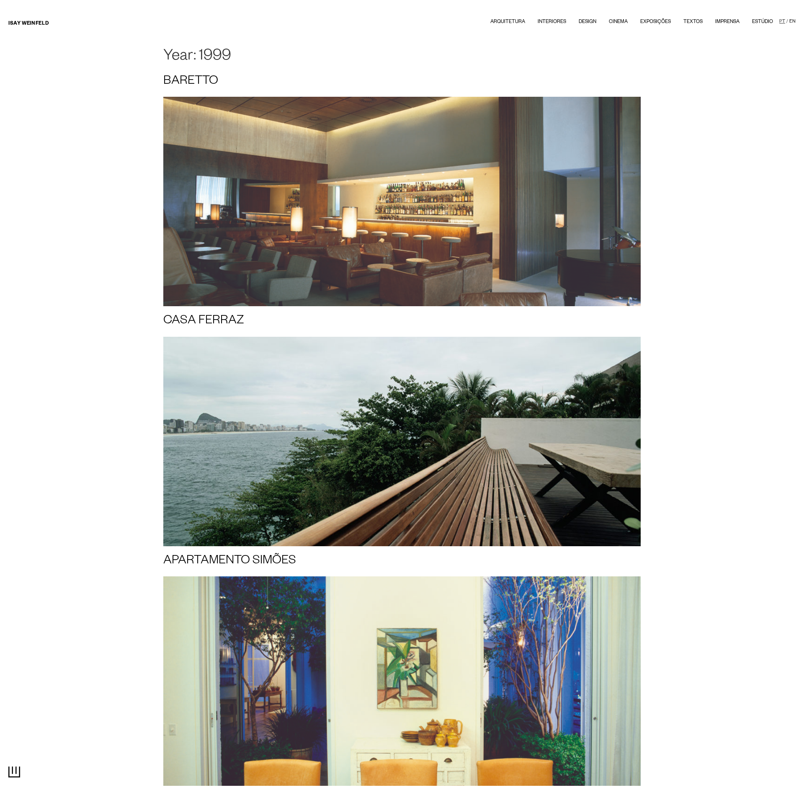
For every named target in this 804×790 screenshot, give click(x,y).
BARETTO (190, 82)
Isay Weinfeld (28, 24)
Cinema (618, 22)
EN (792, 21)
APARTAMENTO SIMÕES (229, 561)
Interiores (552, 22)
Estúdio (762, 22)
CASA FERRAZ (203, 321)
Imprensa (727, 22)
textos (693, 22)
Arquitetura (507, 22)
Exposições (655, 22)
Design (587, 22)
